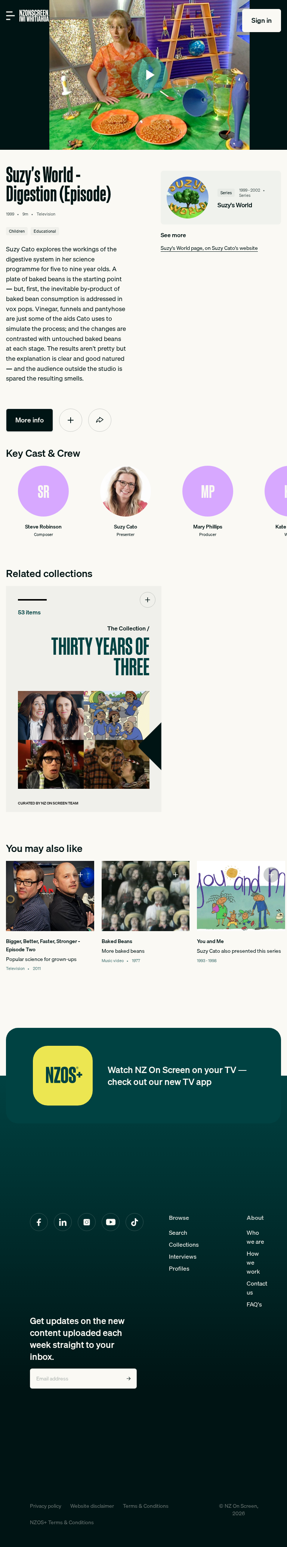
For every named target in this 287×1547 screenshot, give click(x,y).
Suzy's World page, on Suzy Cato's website (209, 248)
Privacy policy (45, 1506)
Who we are (255, 1237)
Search (178, 1232)
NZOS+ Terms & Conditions (62, 1522)
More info (29, 420)
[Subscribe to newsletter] (128, 1378)
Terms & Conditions (146, 1506)
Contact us (257, 1287)
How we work (253, 1262)
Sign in (261, 20)
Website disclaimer (92, 1506)
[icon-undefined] (70, 420)
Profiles (179, 1268)
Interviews (183, 1256)
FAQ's (254, 1304)
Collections (184, 1244)
